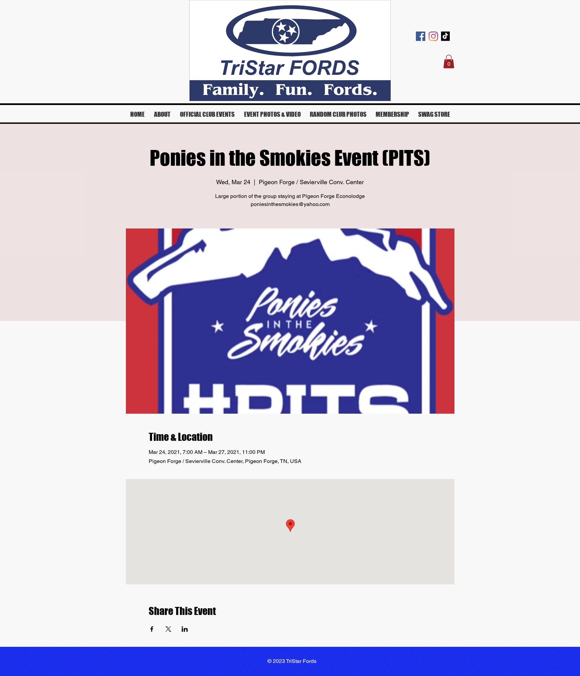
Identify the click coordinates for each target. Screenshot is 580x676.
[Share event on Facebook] (152, 629)
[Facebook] (420, 36)
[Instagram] (433, 36)
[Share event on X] (168, 629)
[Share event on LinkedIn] (185, 629)
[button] (448, 61)
